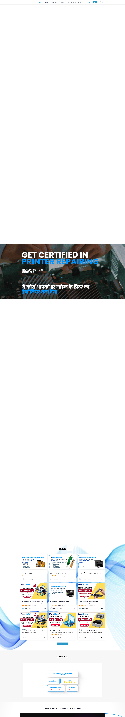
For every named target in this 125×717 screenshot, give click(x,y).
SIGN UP (63, 277)
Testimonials (73, 2)
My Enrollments (53, 2)
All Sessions (61, 2)
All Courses (45, 2)
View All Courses (62, 644)
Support (79, 2)
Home (39, 2)
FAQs (67, 2)
